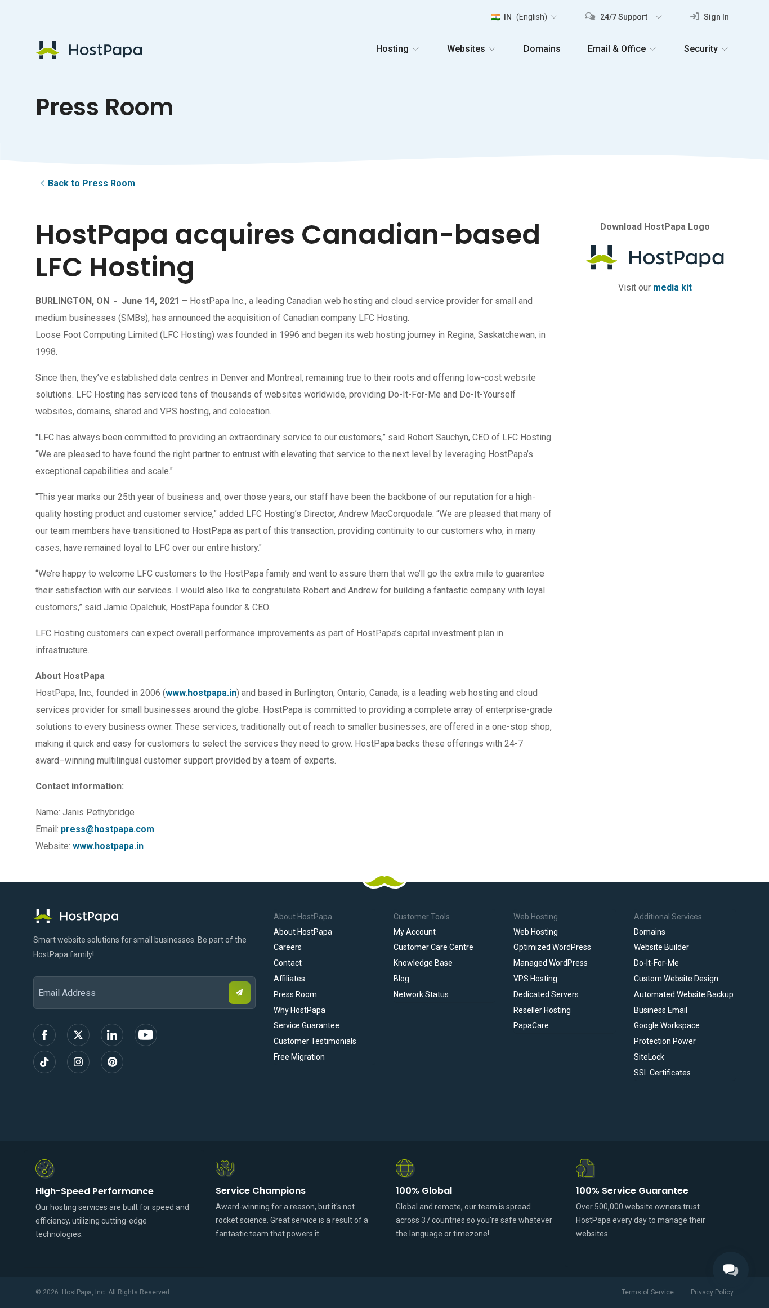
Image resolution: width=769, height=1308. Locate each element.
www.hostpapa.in (201, 693)
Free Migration (299, 1056)
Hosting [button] (392, 48)
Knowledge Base (423, 962)
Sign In (715, 16)
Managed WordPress (550, 962)
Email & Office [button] (617, 48)
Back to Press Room (91, 183)
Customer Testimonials (315, 1041)
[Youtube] (146, 1035)
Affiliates (289, 978)
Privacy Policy (712, 1292)
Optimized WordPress (552, 947)
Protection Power (665, 1041)
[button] (524, 17)
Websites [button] (466, 48)
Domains (542, 48)
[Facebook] (44, 1035)
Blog (401, 978)
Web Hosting (535, 931)
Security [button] (701, 48)
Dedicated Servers (546, 994)
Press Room (295, 994)
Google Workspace (667, 1025)
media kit (672, 287)
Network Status (421, 994)
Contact (288, 962)
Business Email (660, 1010)
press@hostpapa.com (107, 829)
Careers (288, 947)
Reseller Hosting (542, 1010)
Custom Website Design (676, 978)
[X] (78, 1035)
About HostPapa (303, 931)
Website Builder (661, 947)
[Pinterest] (112, 1062)
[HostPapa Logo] (144, 916)
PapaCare (531, 1025)
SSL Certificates (662, 1072)
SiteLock (649, 1056)
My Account (415, 931)
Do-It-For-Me (656, 962)
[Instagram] (78, 1062)
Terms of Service (648, 1292)
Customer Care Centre (433, 947)
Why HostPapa (299, 1010)
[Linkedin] (112, 1035)
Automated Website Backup (684, 994)
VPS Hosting (535, 978)
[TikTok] (44, 1062)
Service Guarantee (306, 1025)
